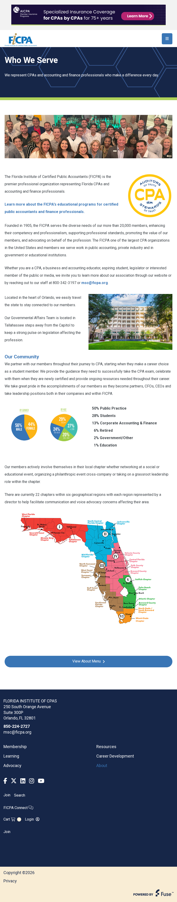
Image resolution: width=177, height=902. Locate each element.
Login (29, 819)
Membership (15, 746)
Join (6, 795)
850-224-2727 (16, 726)
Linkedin (22, 781)
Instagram (31, 781)
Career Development (115, 756)
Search (19, 795)
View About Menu (86, 661)
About (101, 765)
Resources (106, 746)
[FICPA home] (21, 39)
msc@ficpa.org (94, 283)
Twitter (14, 781)
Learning (11, 756)
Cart (11, 819)
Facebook (5, 781)
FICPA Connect (16, 808)
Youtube (41, 781)
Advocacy (12, 765)
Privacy (10, 880)
